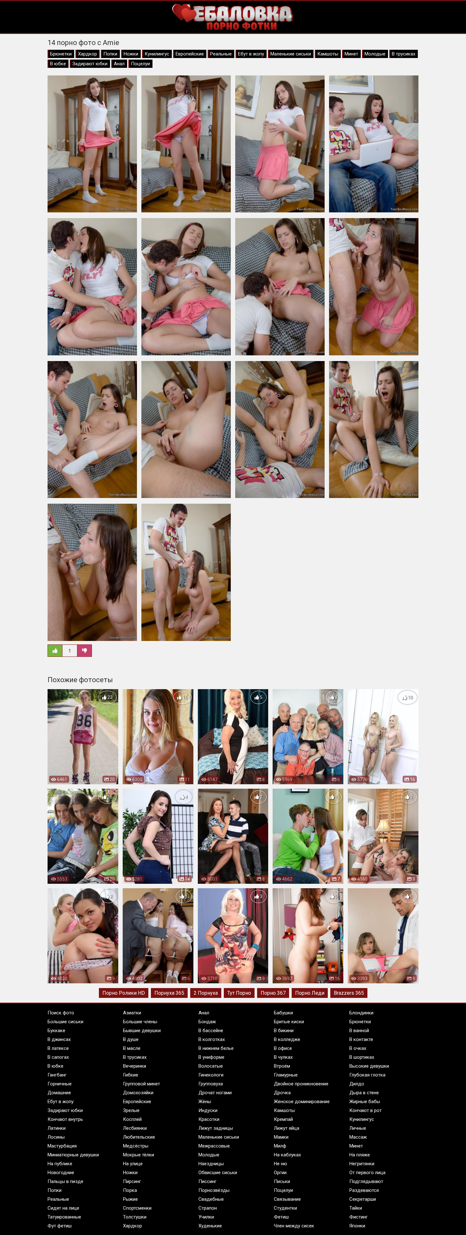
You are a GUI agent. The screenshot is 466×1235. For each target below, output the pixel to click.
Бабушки (283, 1013)
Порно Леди (309, 993)
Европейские (190, 54)
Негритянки (361, 1164)
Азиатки (132, 1013)
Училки (206, 1217)
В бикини (284, 1030)
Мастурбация (62, 1146)
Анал (119, 64)
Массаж (358, 1137)
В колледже (287, 1039)
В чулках (283, 1057)
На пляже (359, 1155)
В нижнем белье (216, 1048)
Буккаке (56, 1030)
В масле (131, 1048)
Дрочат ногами (215, 1093)
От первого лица (367, 1172)
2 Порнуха (206, 993)
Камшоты (327, 54)
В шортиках (361, 1057)
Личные (357, 1128)
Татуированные (64, 1217)
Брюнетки (61, 54)
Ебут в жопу (251, 54)
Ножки (131, 54)
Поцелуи (140, 64)
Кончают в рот (365, 1110)
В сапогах (58, 1057)
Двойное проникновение (301, 1084)
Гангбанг (57, 1075)
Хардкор (87, 54)
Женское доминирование (302, 1101)
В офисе (283, 1048)
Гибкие (130, 1075)
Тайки (355, 1208)
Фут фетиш (60, 1226)
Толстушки (134, 1217)
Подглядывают (366, 1181)
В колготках (211, 1039)
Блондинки (361, 1013)
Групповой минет (141, 1084)
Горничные (60, 1084)
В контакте (361, 1039)
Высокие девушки (369, 1066)
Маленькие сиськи (290, 54)
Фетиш (281, 1217)
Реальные (221, 54)
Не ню (280, 1164)
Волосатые (210, 1066)
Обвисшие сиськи (217, 1172)
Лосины (56, 1137)
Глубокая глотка (367, 1075)
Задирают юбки (89, 64)
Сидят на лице (63, 1208)
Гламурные (286, 1075)
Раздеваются (364, 1190)
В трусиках (403, 54)
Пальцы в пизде (65, 1181)
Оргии (280, 1172)
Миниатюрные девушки (73, 1155)
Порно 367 (273, 993)
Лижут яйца (286, 1128)
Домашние (59, 1093)
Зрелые (131, 1110)
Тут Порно (239, 993)
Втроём (282, 1066)
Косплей (132, 1119)
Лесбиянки (135, 1128)
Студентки (285, 1208)
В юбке (58, 64)
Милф (280, 1146)
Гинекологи (210, 1075)
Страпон (207, 1208)
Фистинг (358, 1217)
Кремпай (283, 1119)
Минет (351, 54)
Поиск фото (61, 1013)
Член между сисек (294, 1226)
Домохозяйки (138, 1093)
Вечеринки (134, 1066)
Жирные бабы (364, 1101)
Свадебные (211, 1199)
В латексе (58, 1048)
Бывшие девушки (142, 1030)
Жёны (204, 1101)
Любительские (139, 1137)
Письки (282, 1181)
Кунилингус (157, 54)
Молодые (375, 54)
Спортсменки (137, 1208)
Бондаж (207, 1022)
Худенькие (210, 1226)
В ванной (359, 1030)
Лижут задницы (215, 1128)
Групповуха (210, 1084)
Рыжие (130, 1199)
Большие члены (140, 1022)
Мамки (281, 1137)
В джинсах (59, 1039)
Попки (110, 54)
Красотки (208, 1119)
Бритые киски (289, 1022)
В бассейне (210, 1030)
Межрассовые (214, 1146)
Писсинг (207, 1181)
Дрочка (282, 1093)
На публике (60, 1164)
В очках (357, 1048)
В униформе (211, 1057)
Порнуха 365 (169, 993)
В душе (131, 1039)
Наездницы (211, 1164)
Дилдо (356, 1084)
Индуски (207, 1110)
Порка (130, 1190)
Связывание (287, 1199)
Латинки (57, 1128)
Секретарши (362, 1199)
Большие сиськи (65, 1022)
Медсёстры (135, 1146)
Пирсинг (132, 1181)
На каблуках (287, 1155)
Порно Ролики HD (123, 993)
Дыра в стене (364, 1093)
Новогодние (61, 1172)
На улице (133, 1164)
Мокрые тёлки (138, 1155)
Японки (357, 1226)
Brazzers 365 (349, 993)
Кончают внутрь (65, 1119)
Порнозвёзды (214, 1190)
